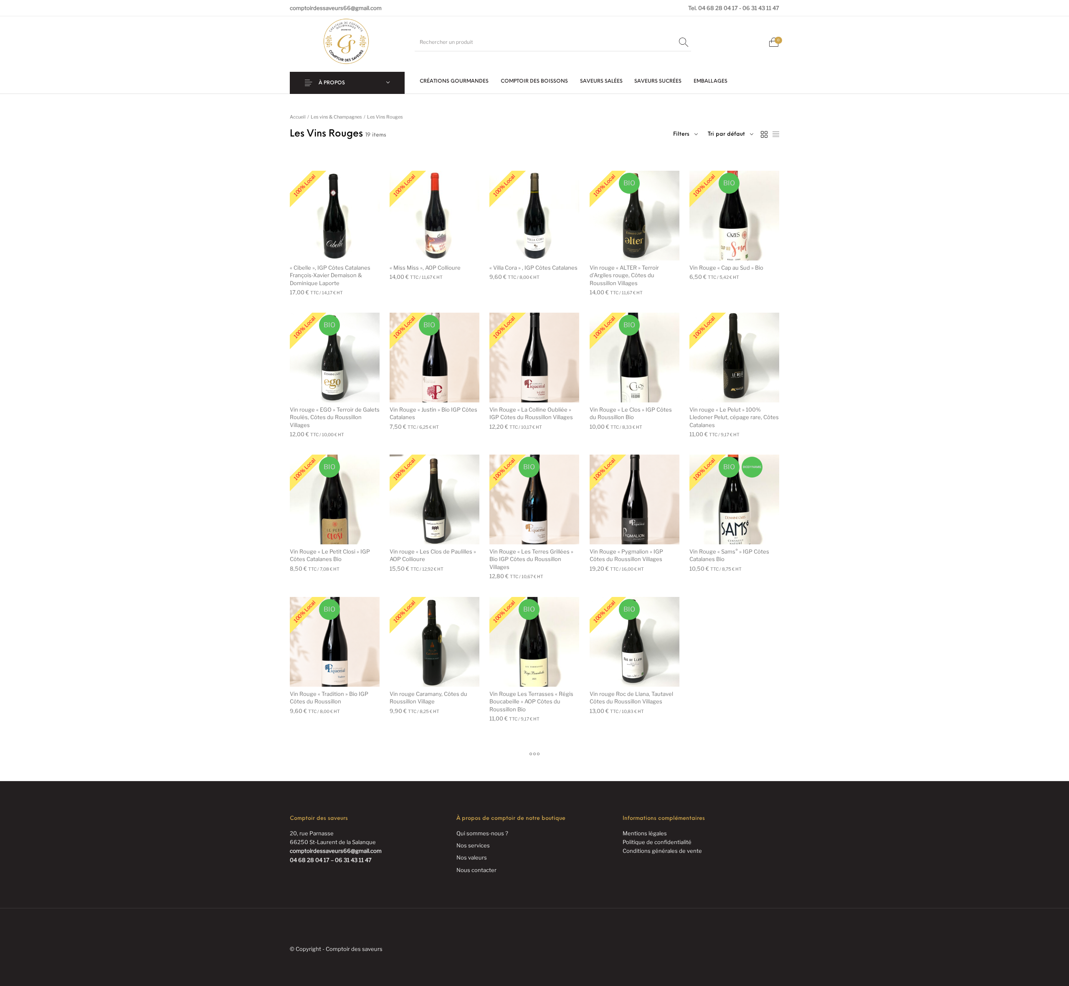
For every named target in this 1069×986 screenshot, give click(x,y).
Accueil (298, 117)
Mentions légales (645, 833)
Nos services (473, 845)
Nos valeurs (471, 857)
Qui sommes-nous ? (482, 833)
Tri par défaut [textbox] (726, 134)
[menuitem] (454, 82)
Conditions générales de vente (662, 850)
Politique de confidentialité (657, 842)
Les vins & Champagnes (336, 117)
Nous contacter (476, 870)
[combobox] (730, 134)
